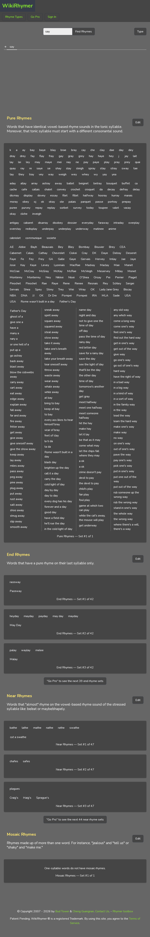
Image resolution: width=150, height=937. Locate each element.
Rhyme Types (14, 17)
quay (13, 168)
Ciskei (73, 253)
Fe (22, 259)
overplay (133, 223)
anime (112, 229)
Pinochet (15, 283)
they (21, 174)
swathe (74, 728)
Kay (22, 265)
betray (97, 183)
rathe (61, 728)
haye (101, 156)
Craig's (14, 798)
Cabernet (15, 253)
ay (23, 150)
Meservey (103, 271)
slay (68, 168)
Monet (132, 271)
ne (77, 162)
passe (99, 202)
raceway (15, 582)
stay (103, 168)
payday (43, 616)
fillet (75, 195)
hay (91, 156)
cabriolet (15, 238)
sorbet (64, 208)
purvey (26, 208)
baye (42, 150)
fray (51, 156)
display (28, 195)
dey (130, 150)
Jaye (133, 259)
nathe (49, 728)
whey (85, 174)
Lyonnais (59, 265)
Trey (61, 289)
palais (72, 202)
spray (91, 168)
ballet (70, 183)
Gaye (72, 259)
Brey (112, 247)
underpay (48, 229)
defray (124, 189)
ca (136, 183)
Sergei (130, 283)
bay (32, 150)
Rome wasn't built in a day (38, 302)
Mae (117, 265)
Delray (117, 253)
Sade (116, 296)
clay (102, 150)
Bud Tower (62, 911)
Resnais (93, 283)
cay (83, 150)
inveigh (36, 214)
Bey (60, 247)
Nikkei (59, 277)
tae (135, 168)
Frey (41, 259)
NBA (13, 296)
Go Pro (35, 17)
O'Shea (84, 277)
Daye (104, 253)
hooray (102, 195)
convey (61, 189)
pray (117, 162)
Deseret (131, 253)
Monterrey (34, 277)
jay (126, 156)
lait (135, 156)
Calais (30, 253)
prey (127, 162)
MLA (105, 296)
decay (111, 189)
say (12, 47)
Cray (84, 253)
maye (48, 162)
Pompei (67, 296)
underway (82, 229)
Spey (38, 289)
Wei (71, 289)
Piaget (132, 277)
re (30, 168)
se (48, 168)
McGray (44, 271)
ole (62, 202)
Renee (79, 283)
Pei (108, 277)
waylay (25, 650)
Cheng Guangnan (83, 911)
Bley (71, 247)
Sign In (52, 17)
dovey (41, 195)
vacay (127, 208)
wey (74, 174)
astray (46, 183)
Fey (31, 259)
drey (23, 156)
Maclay (104, 265)
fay (33, 156)
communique (33, 238)
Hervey (100, 259)
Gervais (85, 259)
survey (77, 208)
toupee (103, 208)
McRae (71, 271)
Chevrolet (58, 253)
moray (14, 202)
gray (71, 156)
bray (74, 150)
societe (51, 238)
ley (28, 162)
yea (114, 174)
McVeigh (86, 271)
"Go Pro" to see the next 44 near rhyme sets (75, 820)
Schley (117, 283)
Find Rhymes (83, 31)
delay (136, 189)
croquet (90, 189)
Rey (105, 283)
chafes (14, 761)
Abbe (22, 247)
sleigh (80, 168)
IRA (94, 296)
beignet (84, 183)
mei (59, 162)
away (58, 183)
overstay (15, 229)
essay (54, 195)
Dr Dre (52, 296)
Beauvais (47, 247)
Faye (13, 259)
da (101, 189)
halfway (88, 195)
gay (61, 156)
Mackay (90, 265)
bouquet (111, 183)
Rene (66, 283)
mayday (29, 616)
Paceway (16, 591)
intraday (119, 223)
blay (53, 150)
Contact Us (102, 911)
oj (35, 202)
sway (125, 168)
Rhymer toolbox (122, 911)
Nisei (71, 277)
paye (96, 162)
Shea (27, 289)
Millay (119, 271)
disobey (58, 223)
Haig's (27, 798)
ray (22, 168)
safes (26, 761)
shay (58, 168)
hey (111, 156)
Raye (55, 283)
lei (19, 162)
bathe (13, 728)
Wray (82, 289)
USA (128, 296)
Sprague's (42, 798)
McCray (29, 271)
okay (52, 202)
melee (39, 650)
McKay (58, 271)
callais (36, 189)
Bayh (34, 247)
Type (140, 31)
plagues (15, 789)
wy (96, 174)
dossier (72, 223)
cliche (23, 214)
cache (13, 189)
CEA (122, 247)
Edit (137, 122)
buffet (126, 183)
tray (31, 174)
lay (11, 162)
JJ (33, 296)
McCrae (15, 271)
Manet (128, 265)
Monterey (16, 277)
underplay (65, 229)
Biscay (127, 289)
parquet (86, 202)
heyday (14, 616)
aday (13, 183)
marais (128, 195)
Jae (123, 259)
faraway (103, 223)
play (106, 162)
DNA (24, 296)
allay (23, 183)
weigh (62, 174)
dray (12, 156)
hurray (115, 195)
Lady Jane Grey (109, 289)
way (51, 174)
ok (42, 202)
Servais (14, 289)
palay (13, 650)
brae (63, 150)
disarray (43, 223)
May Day (15, 625)
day (121, 150)
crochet (75, 189)
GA (51, 259)
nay (68, 162)
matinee (98, 229)
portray (112, 202)
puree (13, 208)
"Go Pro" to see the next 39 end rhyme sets (75, 681)
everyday (87, 223)
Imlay (112, 259)
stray (113, 168)
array (34, 183)
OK (93, 289)
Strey (49, 289)
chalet (48, 189)
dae (111, 150)
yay (104, 174)
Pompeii (81, 296)
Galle (61, 259)
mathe (37, 728)
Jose (13, 265)
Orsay (97, 277)
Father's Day (67, 302)
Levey (45, 265)
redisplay (31, 229)
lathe (25, 728)
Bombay (84, 247)
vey (41, 174)
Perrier (119, 277)
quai (137, 162)
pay (86, 162)
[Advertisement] (75, 81)
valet (115, 208)
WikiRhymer (17, 5)
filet (65, 195)
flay (41, 156)
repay (38, 208)
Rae (44, 283)
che (92, 150)
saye (40, 168)
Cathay (43, 253)
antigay (14, 223)
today (90, 208)
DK (94, 253)
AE (12, 247)
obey (25, 202)
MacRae (75, 265)
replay (51, 208)
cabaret (28, 223)
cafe (24, 189)
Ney (48, 277)
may (37, 162)
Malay (14, 659)
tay (12, 174)
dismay (14, 195)
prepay (126, 202)
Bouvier (99, 247)
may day (57, 616)
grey (81, 156)
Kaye (33, 265)
